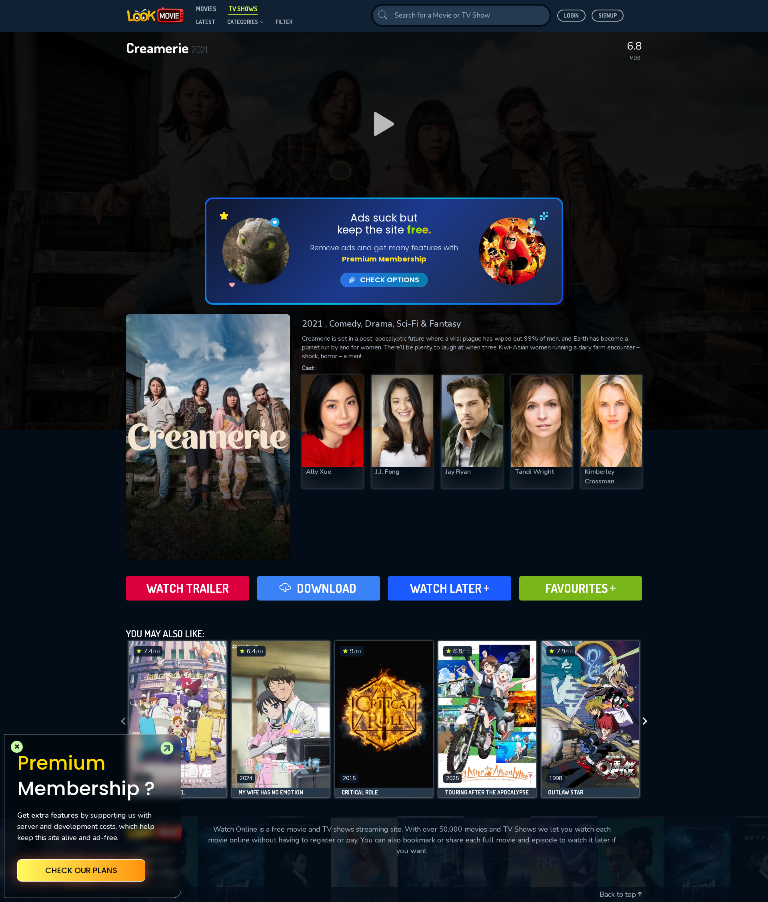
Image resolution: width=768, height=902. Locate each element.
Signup (607, 15)
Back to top (619, 894)
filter (284, 21)
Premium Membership (384, 259)
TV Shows (243, 9)
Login (571, 15)
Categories (242, 21)
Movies (206, 9)
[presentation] (121, 721)
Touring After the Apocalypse (487, 792)
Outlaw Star (565, 792)
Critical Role (360, 792)
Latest (205, 21)
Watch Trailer (187, 588)
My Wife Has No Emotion (270, 792)
